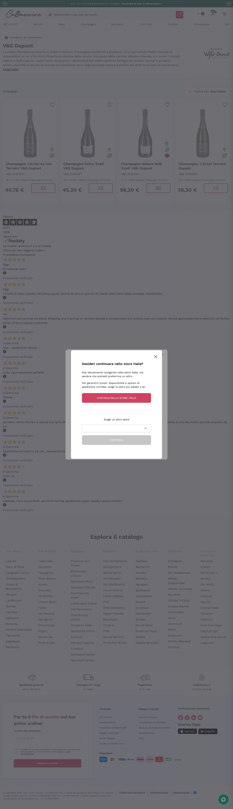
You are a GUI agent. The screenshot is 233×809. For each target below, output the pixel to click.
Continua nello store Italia (116, 397)
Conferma (116, 440)
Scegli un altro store (116, 419)
